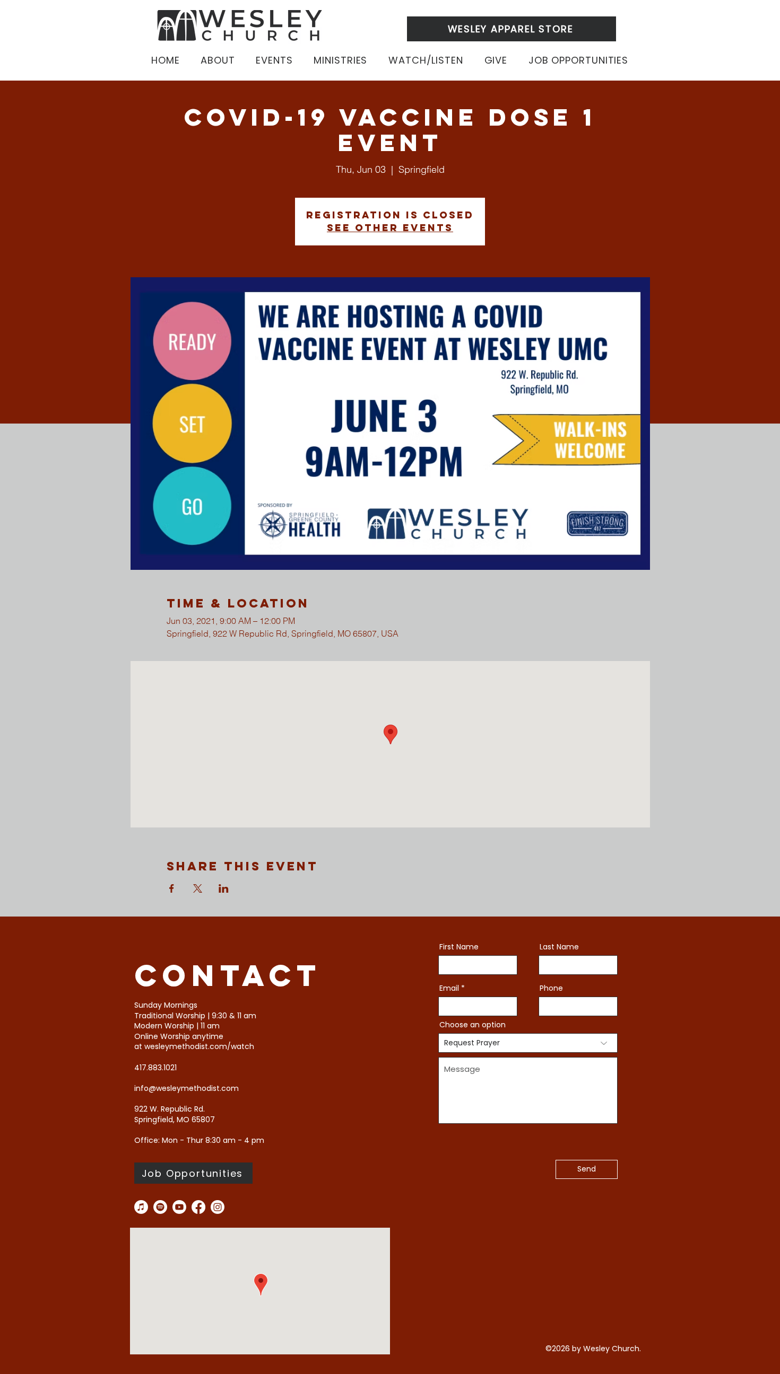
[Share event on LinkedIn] (224, 888)
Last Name (559, 946)
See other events (390, 228)
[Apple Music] (141, 1207)
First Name (459, 946)
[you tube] (179, 1207)
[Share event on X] (198, 888)
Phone (551, 988)
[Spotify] (160, 1207)
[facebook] (198, 1207)
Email (449, 988)
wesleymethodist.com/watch (199, 1046)
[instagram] (217, 1207)
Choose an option (472, 1024)
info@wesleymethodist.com (186, 1088)
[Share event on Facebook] (172, 888)
